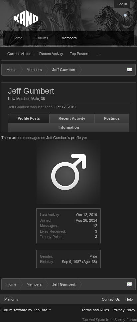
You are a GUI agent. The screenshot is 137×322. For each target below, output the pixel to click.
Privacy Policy (123, 310)
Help (129, 299)
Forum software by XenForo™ (26, 310)
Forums (42, 38)
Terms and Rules (95, 310)
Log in (122, 4)
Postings (112, 118)
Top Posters (79, 54)
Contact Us (111, 299)
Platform (11, 299)
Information (69, 127)
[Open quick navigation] (129, 69)
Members (69, 38)
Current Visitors (20, 54)
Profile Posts (29, 118)
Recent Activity (51, 54)
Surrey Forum (125, 320)
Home (17, 38)
